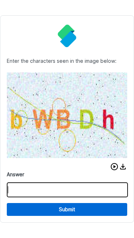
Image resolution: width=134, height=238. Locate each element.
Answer (15, 174)
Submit (67, 209)
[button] (114, 166)
